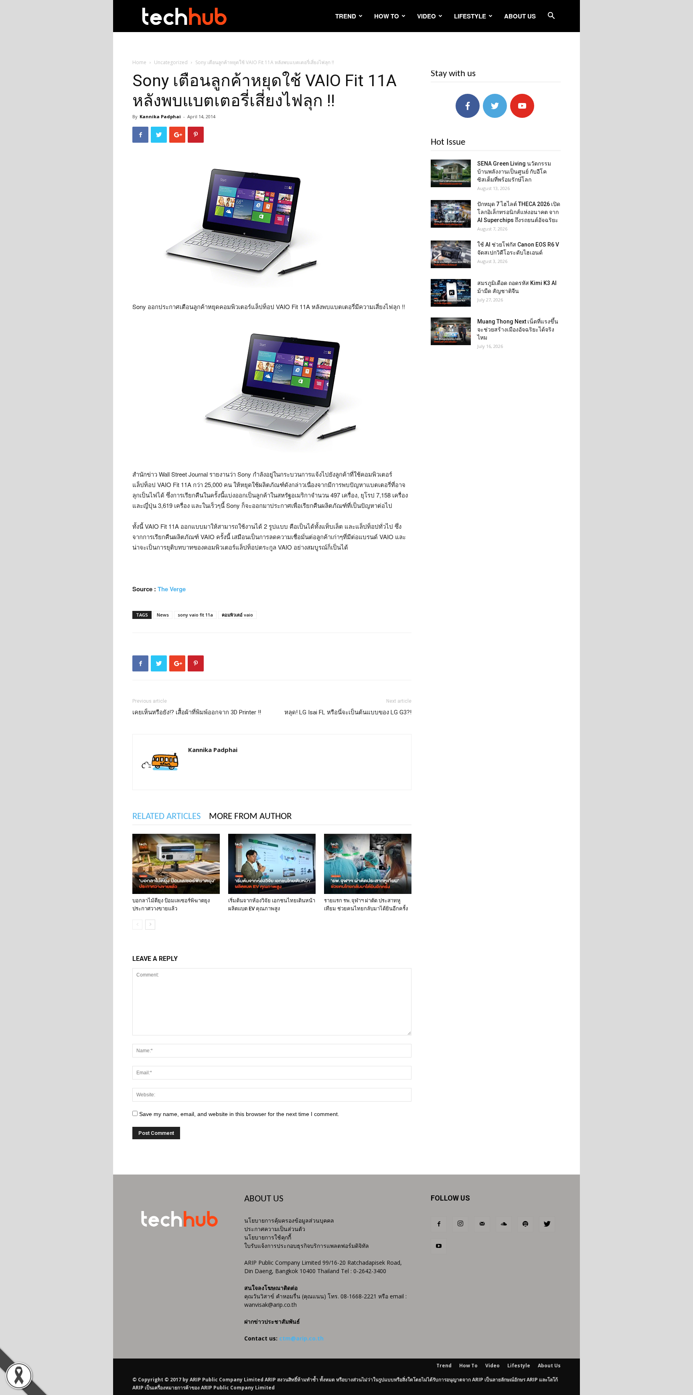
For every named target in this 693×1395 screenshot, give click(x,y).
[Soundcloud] (504, 1224)
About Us (520, 16)
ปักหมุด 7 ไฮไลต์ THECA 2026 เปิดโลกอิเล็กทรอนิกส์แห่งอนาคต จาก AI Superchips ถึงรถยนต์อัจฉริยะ (518, 212)
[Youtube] (439, 1246)
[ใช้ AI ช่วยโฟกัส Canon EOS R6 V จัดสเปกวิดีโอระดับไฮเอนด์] (451, 254)
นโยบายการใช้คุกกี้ (267, 1237)
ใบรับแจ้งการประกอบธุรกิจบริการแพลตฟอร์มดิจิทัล (306, 1245)
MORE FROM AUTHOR (250, 816)
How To (386, 16)
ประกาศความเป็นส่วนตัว (274, 1229)
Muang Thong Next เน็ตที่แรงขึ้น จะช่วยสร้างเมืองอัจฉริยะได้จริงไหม (517, 329)
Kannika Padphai (160, 116)
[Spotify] (525, 1224)
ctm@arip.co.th (301, 1338)
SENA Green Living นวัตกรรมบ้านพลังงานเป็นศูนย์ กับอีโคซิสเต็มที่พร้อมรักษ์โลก (514, 171)
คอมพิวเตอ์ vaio (237, 615)
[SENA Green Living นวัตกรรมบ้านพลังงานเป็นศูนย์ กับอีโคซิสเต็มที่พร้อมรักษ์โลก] (451, 173)
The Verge (172, 588)
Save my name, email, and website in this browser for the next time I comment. (239, 1114)
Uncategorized (171, 62)
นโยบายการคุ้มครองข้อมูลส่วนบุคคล (289, 1220)
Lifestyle (470, 16)
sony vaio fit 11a (195, 615)
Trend (345, 16)
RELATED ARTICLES (166, 816)
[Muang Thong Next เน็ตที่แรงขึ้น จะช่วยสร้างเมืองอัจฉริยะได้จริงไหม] (451, 331)
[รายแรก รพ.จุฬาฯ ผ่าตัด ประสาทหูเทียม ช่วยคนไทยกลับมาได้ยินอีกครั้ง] (367, 864)
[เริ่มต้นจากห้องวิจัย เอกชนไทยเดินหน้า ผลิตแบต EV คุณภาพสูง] (272, 864)
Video (426, 16)
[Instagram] (460, 1224)
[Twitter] (547, 1224)
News (163, 615)
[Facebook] (439, 1224)
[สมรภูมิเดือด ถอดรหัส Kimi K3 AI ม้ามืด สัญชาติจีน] (451, 293)
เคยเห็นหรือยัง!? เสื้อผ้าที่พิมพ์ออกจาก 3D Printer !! (196, 712)
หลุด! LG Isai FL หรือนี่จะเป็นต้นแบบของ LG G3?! (347, 712)
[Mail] (482, 1224)
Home (139, 62)
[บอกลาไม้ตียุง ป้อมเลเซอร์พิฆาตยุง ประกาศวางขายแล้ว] (176, 864)
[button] (551, 16)
